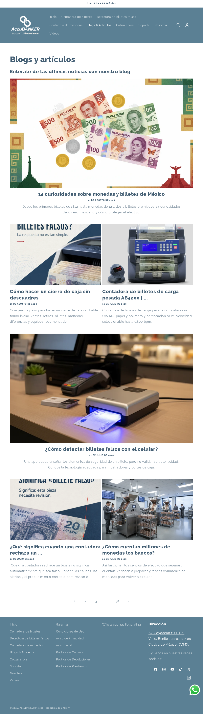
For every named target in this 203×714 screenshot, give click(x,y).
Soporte (15, 666)
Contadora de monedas (26, 645)
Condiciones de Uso (70, 631)
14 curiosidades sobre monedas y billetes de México (101, 194)
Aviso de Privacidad (70, 638)
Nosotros (16, 673)
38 (117, 601)
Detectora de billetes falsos (29, 638)
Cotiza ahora (19, 659)
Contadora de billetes (25, 631)
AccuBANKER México (32, 708)
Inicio (13, 624)
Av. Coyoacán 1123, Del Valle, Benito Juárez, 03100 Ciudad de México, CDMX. (169, 638)
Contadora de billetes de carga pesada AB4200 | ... (140, 294)
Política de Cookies (69, 652)
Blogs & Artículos (22, 652)
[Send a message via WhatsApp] (195, 690)
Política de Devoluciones (73, 659)
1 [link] (75, 601)
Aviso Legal (64, 645)
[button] (178, 25)
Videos (15, 680)
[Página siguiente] (128, 601)
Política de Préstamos (71, 666)
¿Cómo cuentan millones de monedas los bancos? (136, 550)
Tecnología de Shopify (57, 708)
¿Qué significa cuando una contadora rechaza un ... (55, 550)
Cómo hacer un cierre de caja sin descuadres (50, 294)
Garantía (62, 624)
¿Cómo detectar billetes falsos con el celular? (101, 449)
